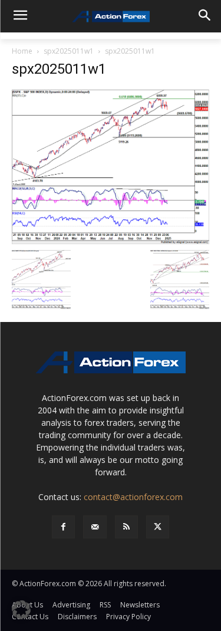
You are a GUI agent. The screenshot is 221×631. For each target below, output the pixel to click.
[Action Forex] (110, 16)
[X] (157, 526)
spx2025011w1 (69, 51)
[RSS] (126, 526)
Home (22, 51)
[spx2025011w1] (110, 166)
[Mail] (94, 526)
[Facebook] (63, 526)
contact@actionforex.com (133, 496)
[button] (21, 610)
